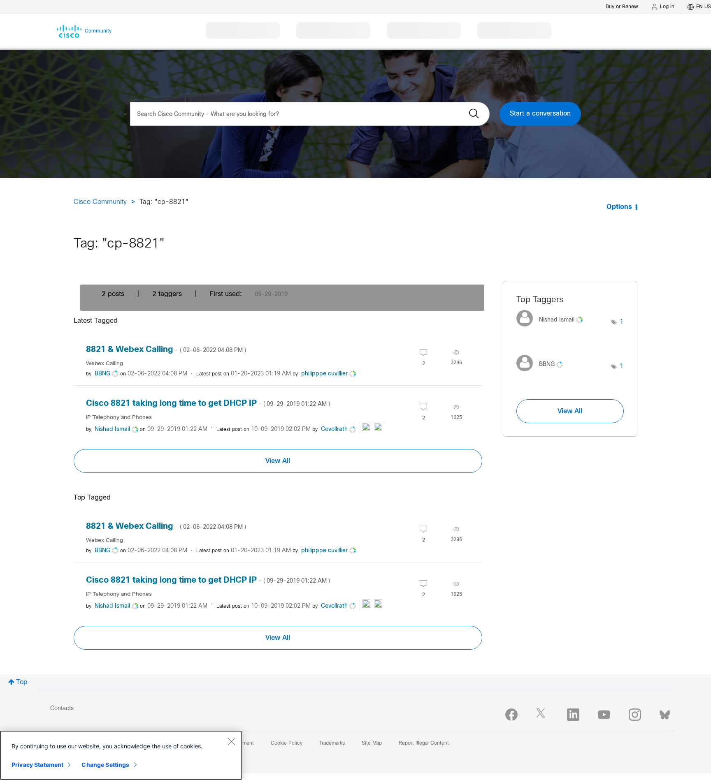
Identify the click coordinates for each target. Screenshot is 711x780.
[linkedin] (573, 714)
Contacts (62, 708)
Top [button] (22, 682)
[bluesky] (664, 713)
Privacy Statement (37, 764)
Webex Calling (104, 363)
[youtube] (604, 714)
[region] (121, 755)
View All (277, 460)
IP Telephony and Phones (119, 417)
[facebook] (511, 714)
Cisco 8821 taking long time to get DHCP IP (208, 403)
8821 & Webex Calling (166, 350)
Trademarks (332, 743)
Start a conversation (540, 114)
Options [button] (619, 207)
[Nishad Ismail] (552, 329)
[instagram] (635, 714)
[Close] (231, 741)
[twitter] (542, 714)
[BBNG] (542, 373)
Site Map (372, 743)
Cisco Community (100, 202)
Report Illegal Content (424, 743)
